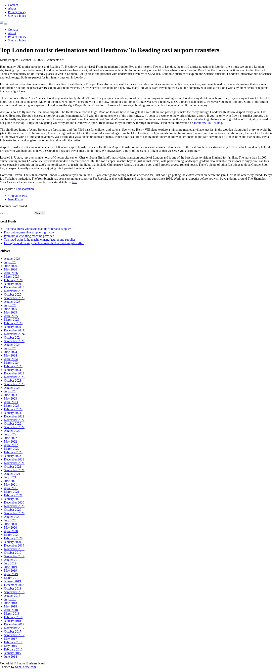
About (12, 8)
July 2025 (10, 305)
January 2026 (12, 283)
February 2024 (13, 366)
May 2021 (10, 484)
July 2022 (10, 434)
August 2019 (12, 559)
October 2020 (12, 509)
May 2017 (10, 638)
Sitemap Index (17, 15)
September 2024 (14, 341)
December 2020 (14, 502)
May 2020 (10, 527)
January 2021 (12, 499)
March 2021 (11, 491)
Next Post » (15, 199)
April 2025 (11, 316)
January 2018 (12, 620)
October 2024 (12, 337)
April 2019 (11, 574)
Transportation (25, 189)
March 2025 (11, 319)
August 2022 (12, 430)
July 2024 (10, 348)
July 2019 (10, 563)
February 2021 (13, 495)
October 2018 (12, 588)
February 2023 (13, 409)
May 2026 (10, 269)
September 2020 (14, 513)
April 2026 (11, 273)
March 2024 (11, 362)
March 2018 (11, 613)
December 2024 (14, 330)
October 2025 (12, 294)
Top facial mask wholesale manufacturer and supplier (37, 228)
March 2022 (11, 448)
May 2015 (10, 646)
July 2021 (10, 477)
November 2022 (14, 420)
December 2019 (14, 545)
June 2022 (10, 438)
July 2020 (10, 520)
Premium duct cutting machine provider (29, 236)
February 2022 (13, 452)
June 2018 (10, 602)
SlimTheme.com (25, 667)
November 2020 (14, 506)
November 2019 (14, 549)
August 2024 (12, 344)
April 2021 (11, 488)
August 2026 (12, 258)
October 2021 (12, 466)
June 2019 (10, 567)
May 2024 (10, 355)
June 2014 (10, 656)
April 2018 (11, 610)
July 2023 (10, 391)
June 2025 (10, 309)
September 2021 (14, 470)
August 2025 (12, 301)
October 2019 (12, 552)
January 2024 (12, 369)
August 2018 (12, 595)
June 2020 (10, 524)
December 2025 (14, 287)
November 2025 (14, 291)
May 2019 (10, 570)
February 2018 (13, 617)
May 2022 (10, 441)
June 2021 (10, 481)
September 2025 (14, 298)
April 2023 (11, 402)
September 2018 (14, 592)
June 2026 (10, 265)
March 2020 (11, 534)
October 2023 (12, 380)
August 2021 (12, 473)
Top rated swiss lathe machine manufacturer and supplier (39, 239)
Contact (13, 5)
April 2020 (11, 531)
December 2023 (14, 373)
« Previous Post (17, 195)
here (74, 182)
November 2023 (14, 377)
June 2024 (10, 352)
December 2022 (14, 416)
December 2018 (14, 585)
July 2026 (10, 262)
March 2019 (11, 577)
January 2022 (12, 455)
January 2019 (12, 581)
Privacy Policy (17, 12)
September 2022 (14, 427)
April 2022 (11, 445)
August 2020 (12, 516)
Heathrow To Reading (208, 122)
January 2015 (12, 653)
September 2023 (14, 384)
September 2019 (14, 556)
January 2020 (12, 542)
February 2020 (13, 538)
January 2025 (12, 326)
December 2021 (14, 459)
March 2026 (11, 276)
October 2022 (12, 423)
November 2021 (14, 463)
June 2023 (10, 395)
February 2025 (13, 323)
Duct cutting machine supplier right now (29, 232)
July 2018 (10, 599)
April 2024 (11, 359)
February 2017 (13, 642)
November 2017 (14, 628)
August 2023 (12, 387)
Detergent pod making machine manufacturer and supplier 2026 (44, 243)
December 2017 (14, 624)
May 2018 (10, 606)
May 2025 (10, 312)
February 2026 (13, 280)
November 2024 (14, 334)
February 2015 (13, 649)
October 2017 (12, 631)
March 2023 (11, 405)
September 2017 (14, 635)
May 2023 (10, 398)
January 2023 (12, 412)
